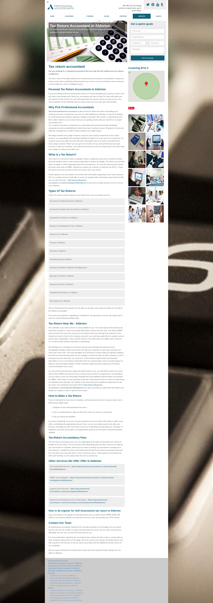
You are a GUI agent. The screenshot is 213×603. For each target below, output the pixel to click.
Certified (123, 16)
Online (106, 16)
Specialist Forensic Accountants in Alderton (65, 566)
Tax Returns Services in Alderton (62, 576)
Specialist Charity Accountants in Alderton (66, 600)
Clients (158, 16)
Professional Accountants (58, 561)
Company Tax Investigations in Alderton (65, 580)
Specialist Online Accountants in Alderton (64, 568)
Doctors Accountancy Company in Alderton (66, 593)
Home (52, 16)
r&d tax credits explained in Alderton (64, 585)
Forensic (90, 16)
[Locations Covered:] (47, 2)
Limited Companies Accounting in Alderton (66, 590)
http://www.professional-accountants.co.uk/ (65, 111)
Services (141, 16)
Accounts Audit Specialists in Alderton (64, 578)
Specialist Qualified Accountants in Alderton (65, 571)
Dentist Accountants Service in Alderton (65, 595)
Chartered (69, 16)
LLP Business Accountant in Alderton (64, 598)
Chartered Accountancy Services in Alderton (65, 563)
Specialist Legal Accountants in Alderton (65, 583)
